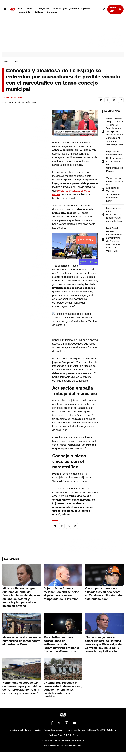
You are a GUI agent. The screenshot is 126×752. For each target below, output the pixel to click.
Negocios (44, 8)
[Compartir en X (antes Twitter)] (114, 100)
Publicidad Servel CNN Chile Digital (102, 730)
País (20, 8)
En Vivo (28, 730)
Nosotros (37, 730)
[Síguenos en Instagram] (66, 723)
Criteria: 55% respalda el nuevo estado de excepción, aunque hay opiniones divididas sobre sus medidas (63, 690)
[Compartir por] (121, 100)
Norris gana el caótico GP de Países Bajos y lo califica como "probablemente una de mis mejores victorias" (21, 688)
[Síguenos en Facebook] (51, 723)
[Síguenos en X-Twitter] (59, 723)
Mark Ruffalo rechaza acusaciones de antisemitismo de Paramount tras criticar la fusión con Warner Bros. (114, 240)
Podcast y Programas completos (71, 8)
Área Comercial (16, 730)
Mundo (30, 8)
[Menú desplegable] (5, 9)
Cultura (38, 12)
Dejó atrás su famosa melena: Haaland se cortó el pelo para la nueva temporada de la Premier (114, 161)
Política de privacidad (53, 730)
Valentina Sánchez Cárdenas (21, 102)
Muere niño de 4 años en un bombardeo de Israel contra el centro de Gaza (114, 214)
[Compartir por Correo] (100, 100)
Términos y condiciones (75, 730)
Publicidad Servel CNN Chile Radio (63, 735)
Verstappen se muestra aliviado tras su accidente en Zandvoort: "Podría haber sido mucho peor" (114, 189)
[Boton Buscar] (104, 9)
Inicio (5, 61)
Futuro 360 (24, 12)
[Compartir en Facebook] (107, 100)
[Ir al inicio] (12, 9)
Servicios (52, 12)
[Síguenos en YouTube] (74, 723)
